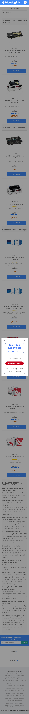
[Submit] (23, 2)
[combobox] (25, 2)
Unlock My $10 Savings (14, 363)
